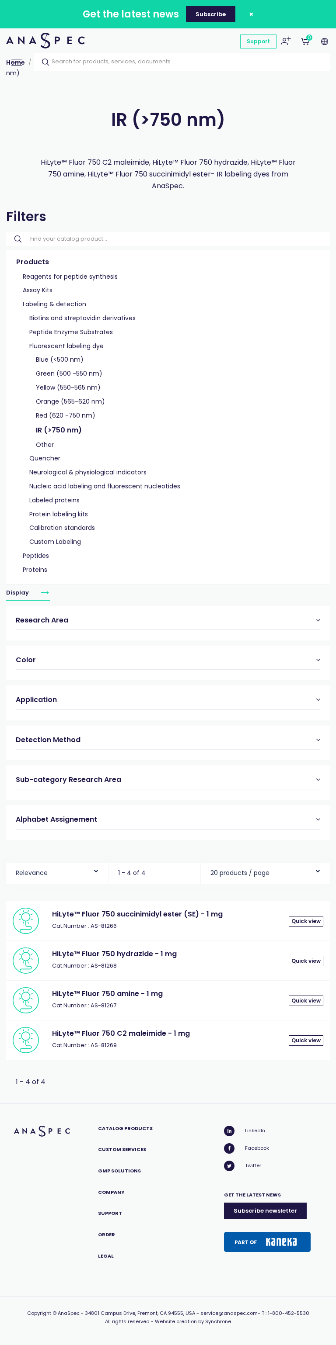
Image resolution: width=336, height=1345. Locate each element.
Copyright (39, 1313)
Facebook (257, 1147)
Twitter (253, 1165)
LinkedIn (255, 1130)
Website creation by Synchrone (193, 1321)
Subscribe (211, 14)
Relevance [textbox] (32, 872)
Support (258, 41)
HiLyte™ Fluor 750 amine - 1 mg (107, 994)
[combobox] (57, 871)
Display (18, 592)
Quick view (306, 921)
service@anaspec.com (229, 1313)
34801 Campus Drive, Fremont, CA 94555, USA (140, 1313)
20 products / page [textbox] (240, 872)
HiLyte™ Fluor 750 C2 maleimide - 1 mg (121, 1033)
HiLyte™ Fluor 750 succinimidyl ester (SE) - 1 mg (137, 914)
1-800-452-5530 (288, 1313)
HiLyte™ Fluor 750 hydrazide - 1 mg (114, 954)
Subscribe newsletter (265, 1211)
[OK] (43, 62)
